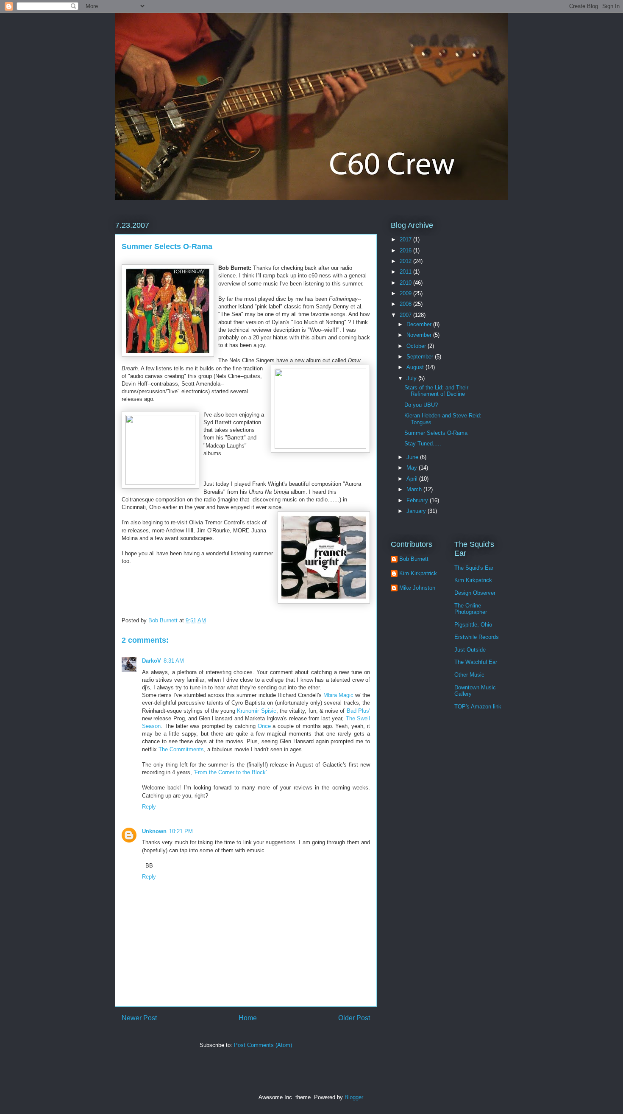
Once (264, 726)
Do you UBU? (421, 405)
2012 (406, 261)
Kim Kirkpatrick (418, 573)
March (414, 489)
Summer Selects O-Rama (435, 433)
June (413, 457)
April (412, 479)
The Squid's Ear (473, 568)
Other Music (469, 675)
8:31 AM (174, 661)
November (419, 335)
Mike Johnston (417, 588)
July (412, 378)
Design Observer (474, 593)
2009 (406, 293)
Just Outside (470, 650)
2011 (406, 272)
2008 (406, 304)
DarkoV (151, 661)
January (417, 511)
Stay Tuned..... (422, 443)
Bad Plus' (358, 711)
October (417, 346)
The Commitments (181, 749)
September (420, 356)
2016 (406, 250)
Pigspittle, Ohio (473, 624)
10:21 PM (181, 831)
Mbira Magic (338, 695)
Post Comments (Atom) (263, 1045)
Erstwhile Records (476, 637)
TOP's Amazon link (477, 706)
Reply (149, 806)
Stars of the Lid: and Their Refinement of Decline (436, 390)
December (419, 324)
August (416, 367)
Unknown (154, 831)
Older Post (354, 1018)
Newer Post (139, 1018)
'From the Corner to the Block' (231, 772)
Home (248, 1018)
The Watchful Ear (475, 662)
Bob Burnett (413, 559)
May (412, 468)
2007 (406, 315)
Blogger (354, 1097)
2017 (406, 239)
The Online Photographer (470, 609)
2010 (406, 283)
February (418, 500)
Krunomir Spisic (256, 711)
